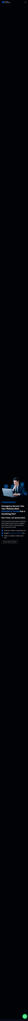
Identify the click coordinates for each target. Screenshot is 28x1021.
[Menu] (25, 2)
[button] (8, 502)
